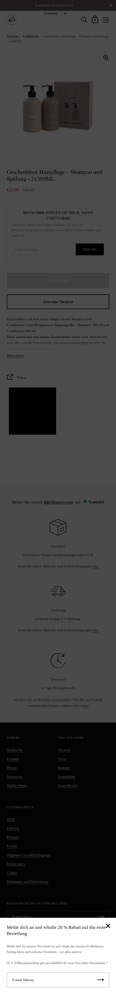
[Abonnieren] (100, 979)
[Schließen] (108, 926)
